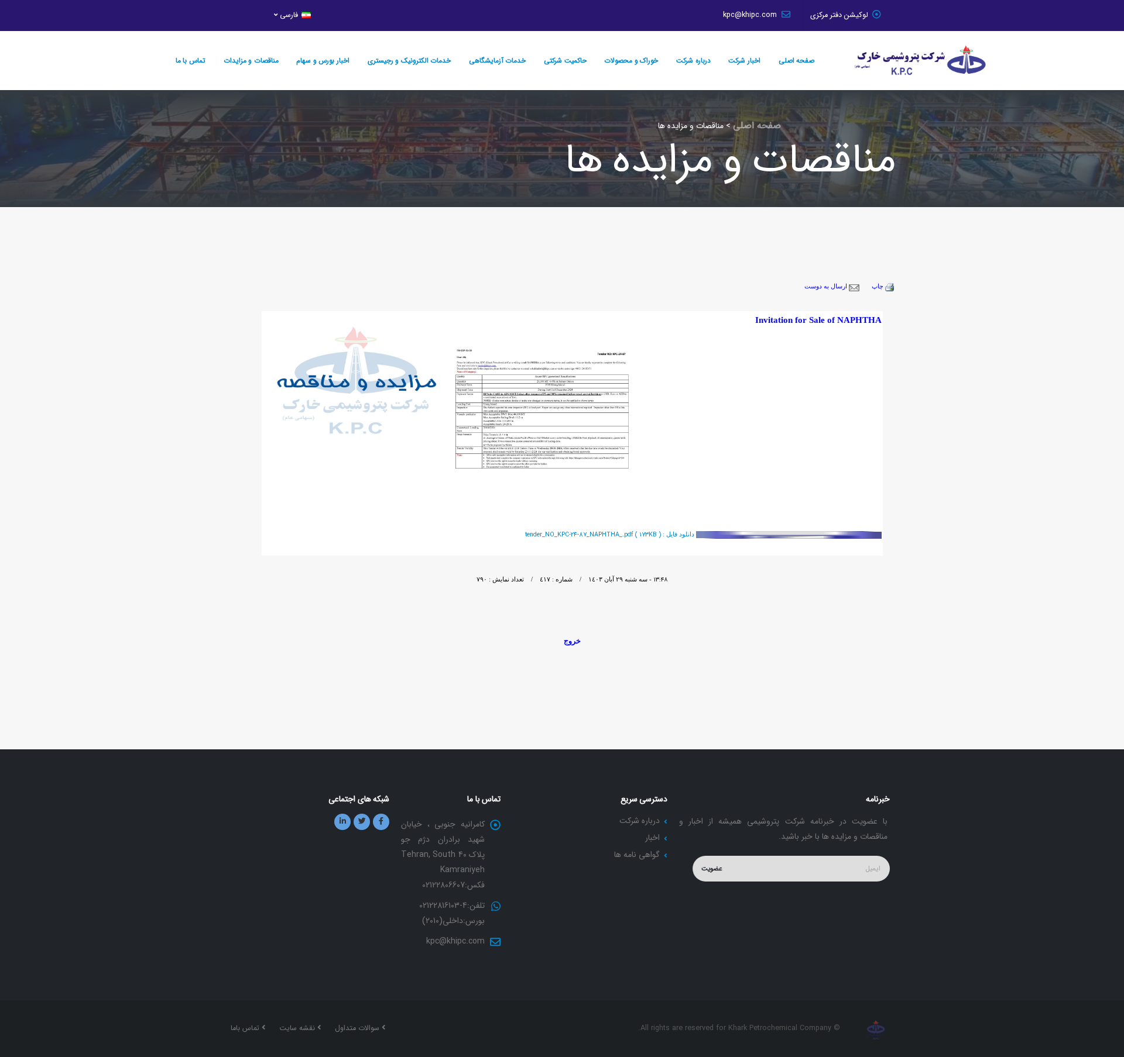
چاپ (878, 286)
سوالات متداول (358, 1028)
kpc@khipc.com (751, 15)
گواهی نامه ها (637, 854)
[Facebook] (381, 822)
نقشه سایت (298, 1028)
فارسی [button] (288, 15)
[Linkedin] (342, 822)
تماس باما (246, 1028)
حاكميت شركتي (565, 60)
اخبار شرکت (744, 60)
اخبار (652, 837)
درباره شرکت (693, 60)
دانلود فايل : (610, 534)
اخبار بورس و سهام (322, 60)
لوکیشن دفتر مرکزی (839, 15)
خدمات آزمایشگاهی (497, 60)
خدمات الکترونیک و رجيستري (409, 60)
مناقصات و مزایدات (251, 60)
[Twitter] (362, 822)
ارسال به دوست (826, 286)
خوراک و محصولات (631, 60)
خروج (572, 640)
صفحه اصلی (797, 60)
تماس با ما (190, 60)
